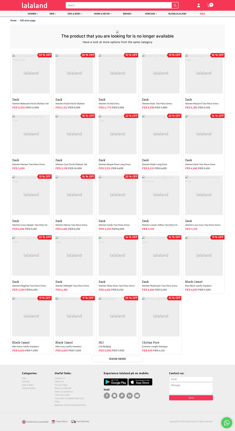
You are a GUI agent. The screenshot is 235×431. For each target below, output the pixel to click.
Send (191, 397)
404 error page (27, 20)
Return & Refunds (63, 388)
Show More (117, 359)
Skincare (150, 13)
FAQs (57, 401)
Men (52, 13)
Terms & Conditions (64, 391)
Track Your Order (62, 394)
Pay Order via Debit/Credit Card (69, 398)
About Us (59, 381)
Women (32, 13)
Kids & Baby (74, 13)
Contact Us (60, 378)
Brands (127, 13)
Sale (202, 13)
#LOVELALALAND (177, 13)
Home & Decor (102, 13)
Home (13, 20)
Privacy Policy (61, 384)
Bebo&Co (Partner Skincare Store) (70, 405)
